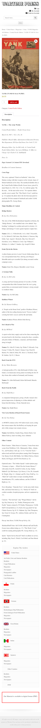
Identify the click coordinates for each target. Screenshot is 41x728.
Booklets (6, 561)
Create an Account (33, 13)
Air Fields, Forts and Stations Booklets (15, 558)
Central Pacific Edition (16, 32)
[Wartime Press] (20, 4)
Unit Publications (9, 578)
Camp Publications (9, 564)
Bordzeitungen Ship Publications (14, 610)
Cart (37, 9)
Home (3, 29)
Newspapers (7, 570)
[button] (36, 41)
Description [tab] (8, 114)
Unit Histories (8, 575)
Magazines (19, 29)
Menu (20, 23)
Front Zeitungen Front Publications (14, 613)
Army (24, 29)
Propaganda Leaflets (10, 572)
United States (10, 29)
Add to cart (13, 102)
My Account (35, 11)
